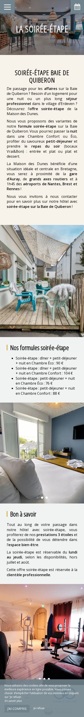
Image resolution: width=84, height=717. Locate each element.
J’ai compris (17, 708)
